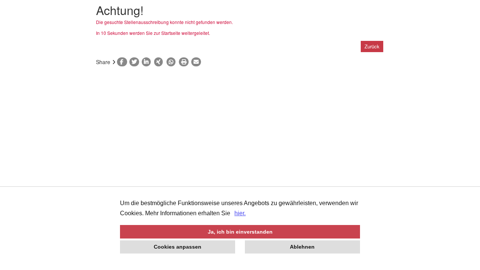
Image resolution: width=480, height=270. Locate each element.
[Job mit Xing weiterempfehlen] (160, 61)
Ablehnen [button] (302, 247)
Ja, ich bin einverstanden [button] (240, 232)
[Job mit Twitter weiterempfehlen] (135, 61)
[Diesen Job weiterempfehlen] (197, 61)
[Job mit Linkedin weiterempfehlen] (148, 61)
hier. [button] (240, 213)
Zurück (372, 46)
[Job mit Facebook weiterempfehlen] (123, 61)
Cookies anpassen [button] (177, 247)
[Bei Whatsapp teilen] (172, 61)
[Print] (185, 61)
